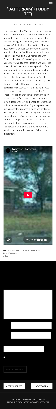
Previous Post (14, 386)
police (26, 250)
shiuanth (39, 24)
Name (7, 325)
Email (7, 335)
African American (15, 250)
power (32, 250)
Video (5, 256)
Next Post (42, 386)
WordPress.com (40, 402)
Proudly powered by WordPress (28, 399)
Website (8, 343)
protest (39, 250)
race (5, 253)
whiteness (12, 253)
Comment (9, 287)
